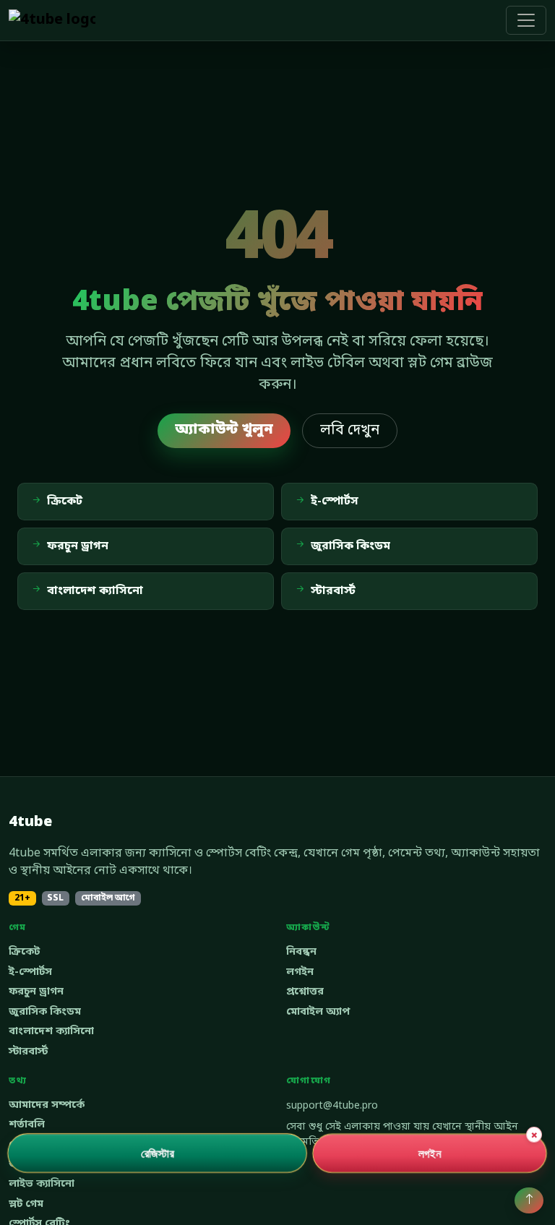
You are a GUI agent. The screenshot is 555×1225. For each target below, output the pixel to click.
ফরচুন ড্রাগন (36, 992)
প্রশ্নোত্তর (305, 992)
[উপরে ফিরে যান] (529, 1200)
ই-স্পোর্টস (30, 972)
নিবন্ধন (301, 952)
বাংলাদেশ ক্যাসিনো (51, 1032)
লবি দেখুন (349, 430)
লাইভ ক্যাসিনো (41, 1184)
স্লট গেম (26, 1204)
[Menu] (526, 20)
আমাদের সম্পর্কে (47, 1105)
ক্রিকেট (24, 952)
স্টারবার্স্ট (28, 1052)
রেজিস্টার (157, 1153)
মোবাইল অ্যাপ (318, 1012)
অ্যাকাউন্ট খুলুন (224, 430)
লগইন (300, 972)
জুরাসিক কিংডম (45, 1012)
